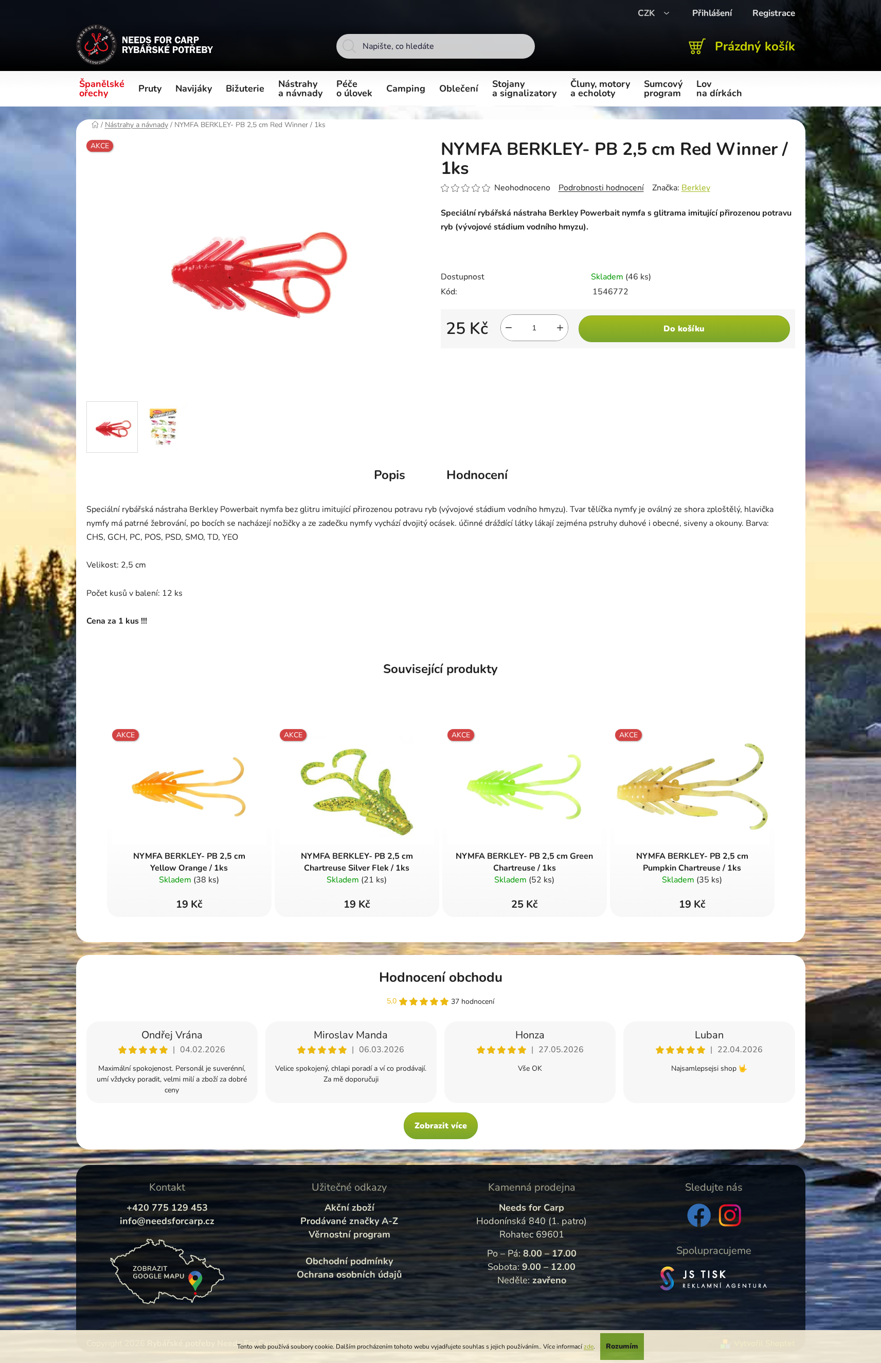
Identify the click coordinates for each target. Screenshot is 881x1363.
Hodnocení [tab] (477, 475)
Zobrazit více (441, 1125)
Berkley (695, 187)
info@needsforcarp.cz (167, 1221)
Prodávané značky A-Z (349, 1221)
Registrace (773, 13)
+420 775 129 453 (167, 1207)
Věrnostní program (349, 1234)
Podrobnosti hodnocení (601, 187)
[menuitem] (103, 89)
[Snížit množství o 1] (508, 328)
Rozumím (622, 1346)
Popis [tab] (389, 475)
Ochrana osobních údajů (349, 1274)
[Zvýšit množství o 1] (560, 328)
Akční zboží (349, 1207)
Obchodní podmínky (349, 1261)
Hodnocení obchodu (440, 977)
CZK (647, 13)
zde (589, 1346)
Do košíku (684, 328)
